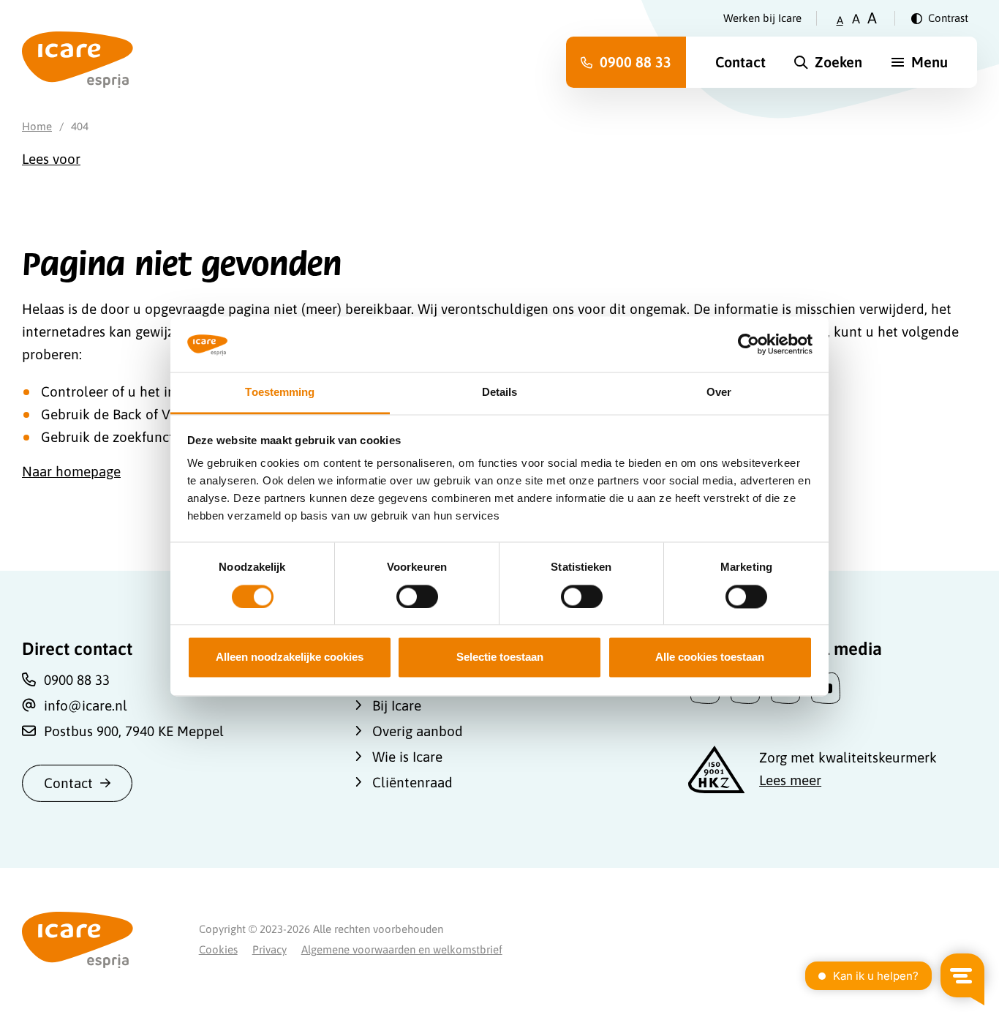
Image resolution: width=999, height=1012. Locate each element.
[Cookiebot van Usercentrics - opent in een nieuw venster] (749, 344)
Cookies (218, 949)
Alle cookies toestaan (709, 657)
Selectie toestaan (499, 657)
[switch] (417, 596)
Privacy (269, 949)
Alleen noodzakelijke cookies (289, 657)
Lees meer (790, 780)
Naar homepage (71, 471)
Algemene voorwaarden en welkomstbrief (401, 949)
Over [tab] (718, 392)
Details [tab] (500, 392)
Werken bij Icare (762, 18)
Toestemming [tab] (279, 392)
